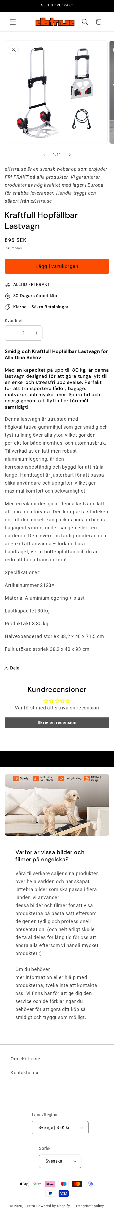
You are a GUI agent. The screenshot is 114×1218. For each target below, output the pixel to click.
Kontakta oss (25, 1072)
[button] (13, 22)
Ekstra (29, 1206)
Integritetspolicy (90, 1206)
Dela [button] (15, 668)
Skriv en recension (57, 722)
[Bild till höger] (70, 154)
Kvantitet (14, 320)
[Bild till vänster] (44, 154)
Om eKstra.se (25, 1058)
